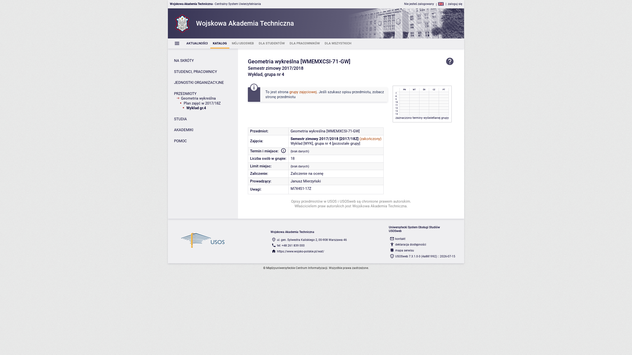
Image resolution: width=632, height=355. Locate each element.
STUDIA (180, 119)
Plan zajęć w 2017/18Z (202, 103)
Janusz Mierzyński (306, 181)
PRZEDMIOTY (185, 93)
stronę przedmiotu (280, 97)
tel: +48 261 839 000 (291, 245)
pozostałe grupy (346, 143)
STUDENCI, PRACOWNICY (195, 72)
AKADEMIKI (183, 130)
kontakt (400, 239)
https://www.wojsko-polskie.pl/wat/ (300, 251)
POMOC (180, 141)
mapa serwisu (404, 250)
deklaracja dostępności (410, 244)
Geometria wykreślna (198, 98)
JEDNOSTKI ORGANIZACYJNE (199, 82)
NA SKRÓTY (184, 60)
